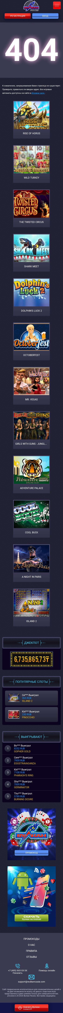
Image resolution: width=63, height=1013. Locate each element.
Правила (31, 950)
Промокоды (31, 939)
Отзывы (31, 956)
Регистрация (17, 16)
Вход (45, 16)
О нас (31, 944)
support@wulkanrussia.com (31, 981)
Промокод (31, 853)
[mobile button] (57, 5)
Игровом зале (38, 93)
